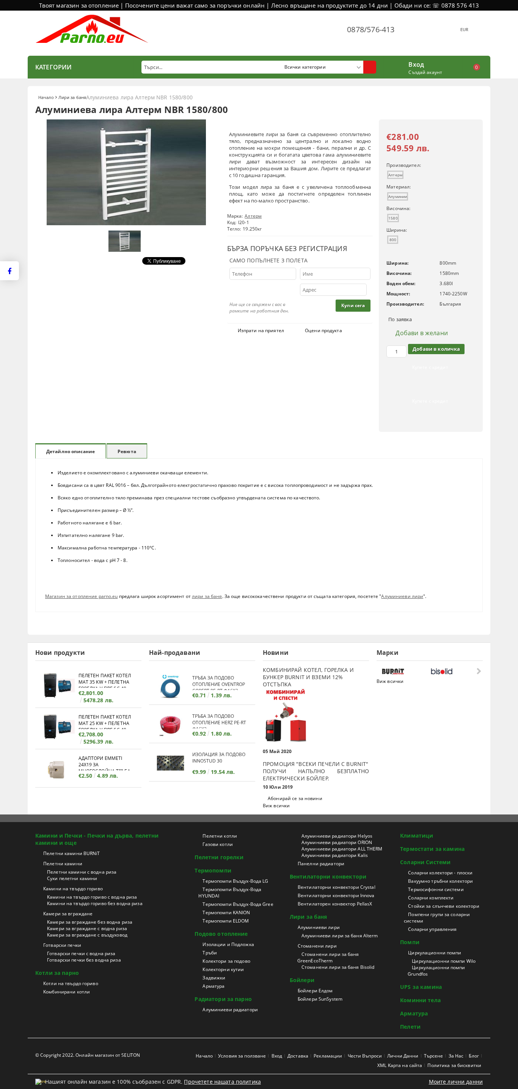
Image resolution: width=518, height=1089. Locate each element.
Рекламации (328, 1056)
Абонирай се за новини (295, 798)
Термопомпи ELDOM (225, 921)
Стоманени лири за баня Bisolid (338, 967)
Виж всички (276, 805)
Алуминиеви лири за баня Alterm (339, 935)
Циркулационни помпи (434, 952)
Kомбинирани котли (66, 992)
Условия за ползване (242, 1056)
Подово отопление (221, 933)
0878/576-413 (370, 29)
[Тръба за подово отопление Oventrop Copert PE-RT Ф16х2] (170, 686)
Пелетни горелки (219, 857)
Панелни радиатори (321, 863)
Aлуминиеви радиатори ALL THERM (342, 849)
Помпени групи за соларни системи (437, 917)
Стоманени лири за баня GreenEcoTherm (328, 957)
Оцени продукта (323, 330)
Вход (416, 63)
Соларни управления (432, 929)
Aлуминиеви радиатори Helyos (336, 836)
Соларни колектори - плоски (440, 872)
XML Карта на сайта (399, 1065)
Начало (46, 97)
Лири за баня (72, 97)
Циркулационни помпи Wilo (444, 961)
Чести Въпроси (365, 1056)
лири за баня (207, 596)
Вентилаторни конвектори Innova (336, 895)
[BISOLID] (453, 671)
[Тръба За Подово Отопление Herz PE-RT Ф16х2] (170, 725)
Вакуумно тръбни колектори (440, 881)
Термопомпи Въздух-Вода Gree (237, 904)
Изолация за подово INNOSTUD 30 (218, 757)
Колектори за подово (226, 961)
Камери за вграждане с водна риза (87, 928)
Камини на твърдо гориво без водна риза (95, 903)
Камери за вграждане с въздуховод (87, 935)
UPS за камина (421, 986)
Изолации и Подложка (228, 944)
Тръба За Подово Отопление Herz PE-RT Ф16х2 (219, 720)
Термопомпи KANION (226, 912)
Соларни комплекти (431, 897)
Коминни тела (420, 1000)
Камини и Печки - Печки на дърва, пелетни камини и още (97, 839)
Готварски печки (62, 945)
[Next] (478, 671)
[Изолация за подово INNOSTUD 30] (170, 763)
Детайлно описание (70, 451)
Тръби (209, 952)
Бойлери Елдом (315, 990)
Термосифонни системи (435, 889)
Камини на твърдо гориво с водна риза (92, 897)
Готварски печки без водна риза (84, 960)
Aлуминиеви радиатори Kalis (334, 855)
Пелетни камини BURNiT (71, 853)
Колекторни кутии (223, 969)
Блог (474, 1056)
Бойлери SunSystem (320, 999)
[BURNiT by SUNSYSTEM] (404, 671)
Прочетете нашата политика (222, 1081)
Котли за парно (57, 972)
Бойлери (302, 980)
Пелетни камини (62, 863)
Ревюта (127, 451)
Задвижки (213, 977)
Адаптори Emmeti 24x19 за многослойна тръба (104, 762)
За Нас (456, 1056)
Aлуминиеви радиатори (229, 1009)
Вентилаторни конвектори (328, 876)
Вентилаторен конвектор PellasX (335, 904)
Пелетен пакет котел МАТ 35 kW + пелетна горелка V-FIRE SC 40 (104, 680)
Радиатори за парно (223, 999)
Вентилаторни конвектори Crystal (336, 887)
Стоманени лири (317, 946)
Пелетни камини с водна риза (81, 872)
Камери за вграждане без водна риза (89, 922)
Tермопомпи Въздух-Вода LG (235, 881)
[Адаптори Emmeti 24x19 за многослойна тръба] (57, 769)
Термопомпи (213, 870)
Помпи (409, 942)
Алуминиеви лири (402, 596)
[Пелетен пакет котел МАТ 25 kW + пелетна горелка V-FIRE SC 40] (57, 728)
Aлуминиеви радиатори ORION (336, 842)
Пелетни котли (219, 836)
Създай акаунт (425, 72)
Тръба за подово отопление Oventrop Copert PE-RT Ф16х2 (218, 682)
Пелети (410, 1026)
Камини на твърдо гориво (73, 888)
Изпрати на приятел (261, 330)
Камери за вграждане (68, 913)
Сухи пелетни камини (72, 878)
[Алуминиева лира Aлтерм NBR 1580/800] (126, 223)
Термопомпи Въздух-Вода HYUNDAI (229, 892)
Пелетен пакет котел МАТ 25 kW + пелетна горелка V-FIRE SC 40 (104, 721)
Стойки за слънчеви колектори (443, 906)
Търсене (433, 1056)
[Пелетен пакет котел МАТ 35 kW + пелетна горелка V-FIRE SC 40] (57, 686)
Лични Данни (402, 1056)
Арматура (213, 986)
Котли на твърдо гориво (70, 983)
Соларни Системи (425, 862)
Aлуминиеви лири (319, 927)
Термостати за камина (432, 848)
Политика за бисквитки (454, 1065)
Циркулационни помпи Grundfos (436, 970)
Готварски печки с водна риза (81, 953)
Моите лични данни (456, 1081)
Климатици (416, 835)
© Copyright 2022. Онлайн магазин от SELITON (87, 1055)
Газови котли (217, 844)
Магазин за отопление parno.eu (81, 596)
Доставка (297, 1056)
